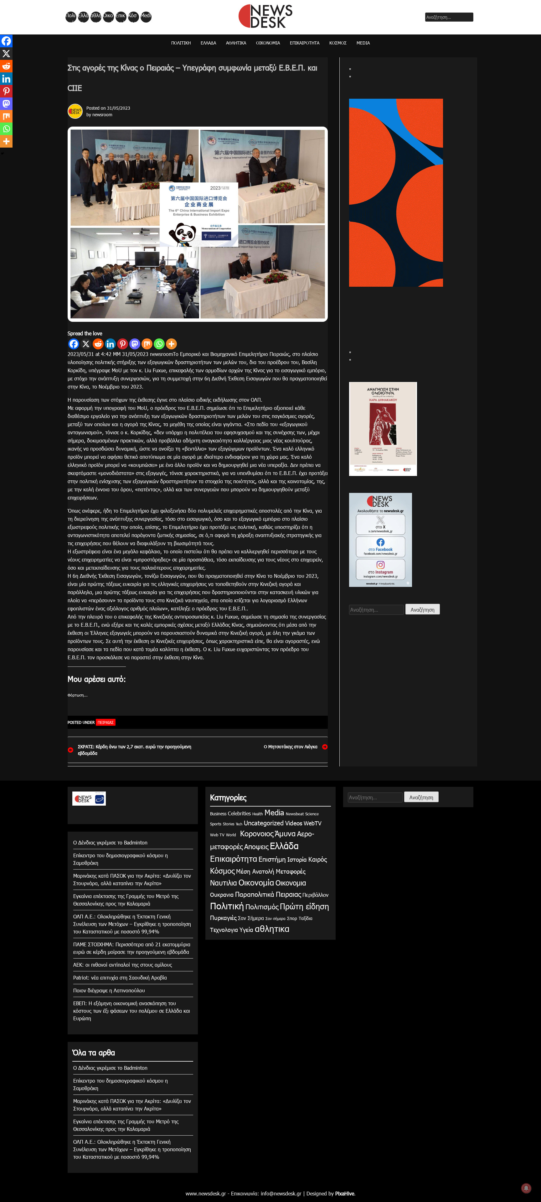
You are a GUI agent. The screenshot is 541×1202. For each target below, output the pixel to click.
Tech (239, 824)
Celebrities (239, 813)
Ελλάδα (83, 17)
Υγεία (246, 929)
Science (312, 813)
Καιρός (317, 859)
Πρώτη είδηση (304, 906)
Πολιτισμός (261, 906)
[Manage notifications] (526, 1188)
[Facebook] (73, 343)
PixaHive (344, 1193)
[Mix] (147, 343)
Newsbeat (295, 813)
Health (257, 813)
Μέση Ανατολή (255, 871)
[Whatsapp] (159, 343)
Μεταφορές (290, 871)
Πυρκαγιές (223, 917)
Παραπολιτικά (254, 894)
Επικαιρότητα (121, 17)
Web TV (217, 834)
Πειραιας (106, 722)
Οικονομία (108, 17)
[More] (171, 343)
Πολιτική (70, 17)
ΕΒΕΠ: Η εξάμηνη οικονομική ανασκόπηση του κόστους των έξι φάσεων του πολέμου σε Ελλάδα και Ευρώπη (131, 1011)
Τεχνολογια (224, 929)
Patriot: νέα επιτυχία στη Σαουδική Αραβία (120, 977)
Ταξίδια (305, 918)
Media (146, 17)
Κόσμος (132, 17)
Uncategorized (264, 822)
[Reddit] (98, 343)
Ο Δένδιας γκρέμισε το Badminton (110, 842)
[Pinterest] (122, 343)
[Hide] (2, 153)
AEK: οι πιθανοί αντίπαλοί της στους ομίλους (122, 964)
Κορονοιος (255, 833)
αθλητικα (95, 17)
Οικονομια (291, 882)
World (231, 834)
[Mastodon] (134, 343)
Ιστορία (297, 859)
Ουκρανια (222, 894)
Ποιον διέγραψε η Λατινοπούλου (109, 990)
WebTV (313, 823)
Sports (215, 823)
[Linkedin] (110, 343)
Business (218, 814)
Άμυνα (285, 833)
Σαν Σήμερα (251, 918)
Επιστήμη (272, 858)
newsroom (102, 115)
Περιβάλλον (315, 894)
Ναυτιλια (223, 882)
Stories (228, 823)
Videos (293, 823)
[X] (85, 343)
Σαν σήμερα (275, 918)
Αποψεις (256, 846)
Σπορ (292, 918)
